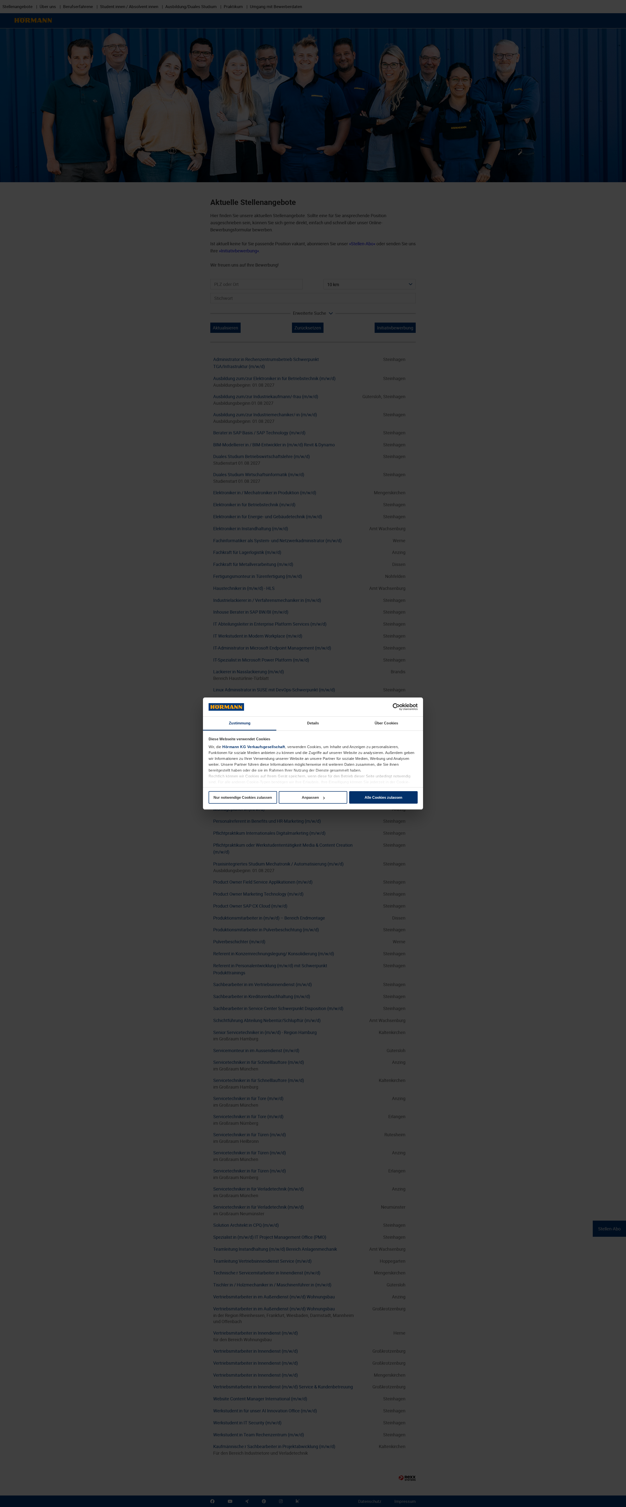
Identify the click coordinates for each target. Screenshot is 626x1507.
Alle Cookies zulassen (383, 797)
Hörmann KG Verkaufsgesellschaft (253, 747)
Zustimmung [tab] (240, 723)
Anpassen (310, 797)
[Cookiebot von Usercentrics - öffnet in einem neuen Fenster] (396, 707)
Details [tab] (313, 723)
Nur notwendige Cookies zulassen (242, 797)
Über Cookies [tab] (386, 723)
